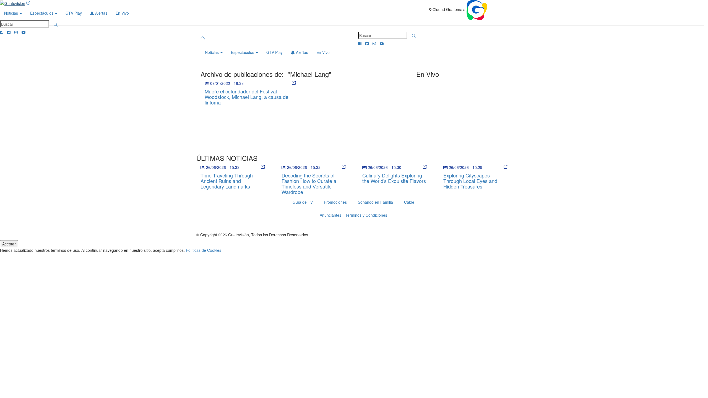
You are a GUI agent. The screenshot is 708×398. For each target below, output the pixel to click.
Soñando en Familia (375, 202)
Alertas (100, 13)
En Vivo (122, 13)
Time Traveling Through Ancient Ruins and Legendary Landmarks (227, 181)
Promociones (335, 202)
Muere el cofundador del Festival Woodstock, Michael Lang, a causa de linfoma (246, 97)
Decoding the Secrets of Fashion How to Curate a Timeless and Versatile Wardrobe (309, 183)
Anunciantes (330, 215)
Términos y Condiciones (366, 215)
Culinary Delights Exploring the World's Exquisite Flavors (394, 178)
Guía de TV (303, 202)
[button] (55, 24)
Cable (409, 202)
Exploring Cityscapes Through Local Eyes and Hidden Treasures (470, 181)
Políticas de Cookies (203, 250)
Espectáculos (42, 13)
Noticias (11, 13)
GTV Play (74, 13)
